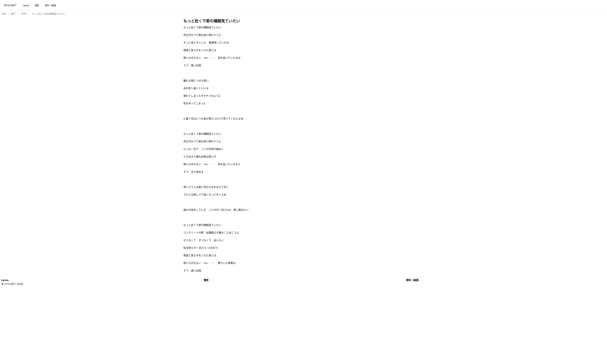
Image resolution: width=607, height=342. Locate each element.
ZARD (24, 13)
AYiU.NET (10, 5)
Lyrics (26, 5)
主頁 (3, 13)
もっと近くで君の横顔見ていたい (48, 13)
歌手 (13, 13)
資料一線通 (50, 5)
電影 (37, 5)
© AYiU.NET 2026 (12, 283)
